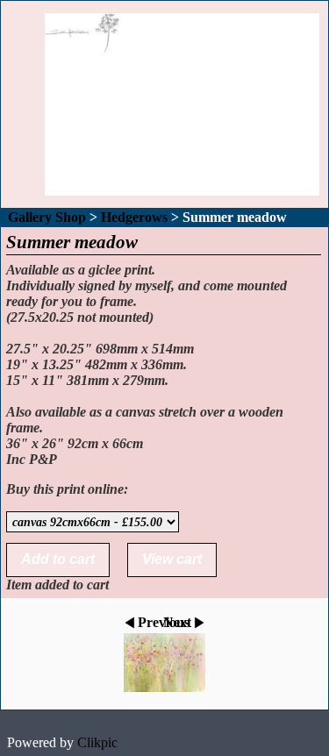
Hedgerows (134, 217)
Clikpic (97, 742)
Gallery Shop (47, 217)
